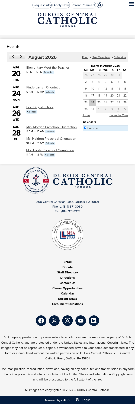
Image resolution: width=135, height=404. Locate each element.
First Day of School (39, 107)
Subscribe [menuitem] (120, 57)
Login (82, 400)
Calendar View (119, 115)
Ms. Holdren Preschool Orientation (51, 138)
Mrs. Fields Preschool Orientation (50, 150)
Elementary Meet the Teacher (47, 67)
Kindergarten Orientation (44, 87)
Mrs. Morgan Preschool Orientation (51, 127)
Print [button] (85, 57)
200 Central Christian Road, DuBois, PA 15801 (67, 202)
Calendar (92, 128)
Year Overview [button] (101, 57)
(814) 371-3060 (73, 206)
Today (86, 115)
